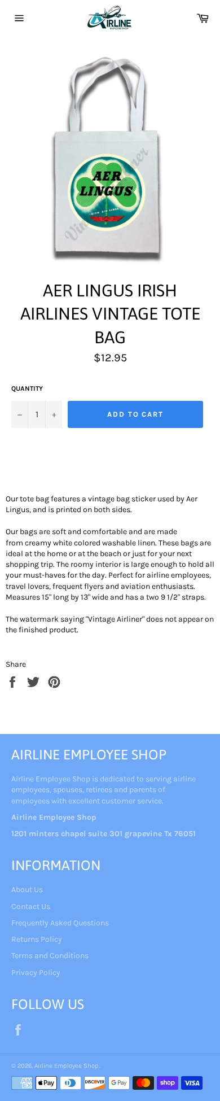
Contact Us (30, 906)
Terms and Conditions (50, 955)
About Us (27, 889)
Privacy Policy (35, 972)
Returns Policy (36, 939)
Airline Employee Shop (66, 1065)
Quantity (27, 388)
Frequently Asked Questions (60, 923)
